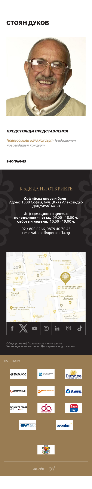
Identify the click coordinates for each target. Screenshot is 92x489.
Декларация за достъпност (59, 346)
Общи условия (16, 343)
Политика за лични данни (45, 343)
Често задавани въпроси (22, 346)
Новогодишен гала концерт (29, 140)
